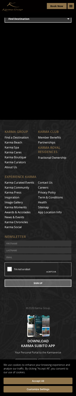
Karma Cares (13, 152)
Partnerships (46, 142)
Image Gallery (14, 202)
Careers (43, 187)
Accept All (38, 380)
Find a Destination (17, 137)
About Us (11, 167)
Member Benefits (49, 137)
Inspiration (12, 197)
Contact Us (45, 182)
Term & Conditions (50, 197)
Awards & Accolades (18, 212)
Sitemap (43, 207)
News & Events (14, 217)
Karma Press (13, 192)
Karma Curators (15, 162)
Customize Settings (38, 389)
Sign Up (38, 283)
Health (42, 202)
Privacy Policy (47, 192)
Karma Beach (13, 142)
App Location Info (50, 212)
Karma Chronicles (16, 222)
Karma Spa (12, 147)
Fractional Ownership (52, 158)
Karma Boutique (15, 157)
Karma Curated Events (19, 182)
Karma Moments (16, 207)
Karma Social (13, 227)
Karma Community (17, 187)
